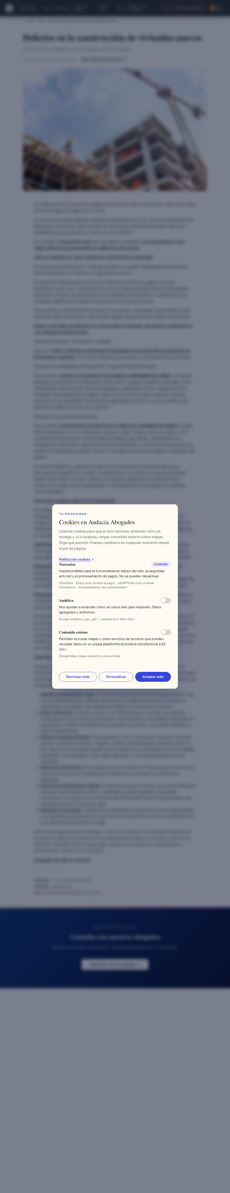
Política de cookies (74, 559)
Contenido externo (73, 632)
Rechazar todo (78, 677)
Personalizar (116, 677)
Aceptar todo (153, 677)
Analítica (66, 600)
